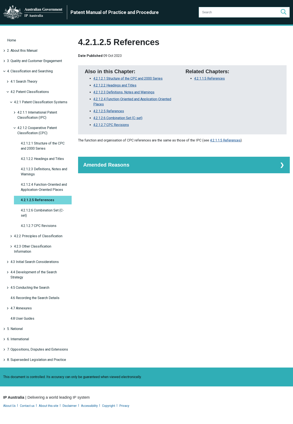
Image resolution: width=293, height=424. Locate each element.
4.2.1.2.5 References (37, 200)
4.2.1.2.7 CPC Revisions (38, 226)
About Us (9, 405)
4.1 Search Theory (24, 81)
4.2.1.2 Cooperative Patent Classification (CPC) (37, 130)
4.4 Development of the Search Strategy (34, 274)
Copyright (108, 405)
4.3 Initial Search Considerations (35, 262)
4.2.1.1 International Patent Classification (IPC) (37, 115)
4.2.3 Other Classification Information (32, 249)
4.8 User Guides (22, 318)
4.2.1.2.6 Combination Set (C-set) (42, 212)
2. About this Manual (22, 51)
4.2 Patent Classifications (30, 92)
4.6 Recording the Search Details (35, 298)
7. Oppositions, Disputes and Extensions (37, 349)
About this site (48, 405)
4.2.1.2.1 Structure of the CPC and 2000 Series (43, 145)
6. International (18, 339)
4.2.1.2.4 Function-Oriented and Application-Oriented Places (44, 187)
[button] (283, 12)
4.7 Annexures (21, 308)
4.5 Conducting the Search (30, 288)
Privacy (124, 405)
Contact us (27, 405)
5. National (15, 329)
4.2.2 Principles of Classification (38, 236)
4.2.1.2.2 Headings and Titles (42, 159)
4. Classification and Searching (30, 71)
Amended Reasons (106, 165)
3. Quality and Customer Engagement (34, 61)
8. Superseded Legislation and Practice (36, 360)
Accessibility (89, 405)
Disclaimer (70, 405)
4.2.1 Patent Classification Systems (40, 102)
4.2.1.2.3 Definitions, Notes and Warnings (44, 171)
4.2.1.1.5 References (209, 78)
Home (11, 40)
